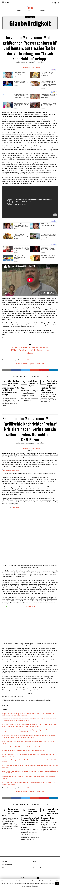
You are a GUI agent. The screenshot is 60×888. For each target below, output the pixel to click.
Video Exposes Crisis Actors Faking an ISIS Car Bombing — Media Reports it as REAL (30, 350)
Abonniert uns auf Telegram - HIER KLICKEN (30, 363)
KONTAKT (35, 862)
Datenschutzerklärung (7, 865)
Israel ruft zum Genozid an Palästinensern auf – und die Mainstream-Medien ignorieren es (49, 814)
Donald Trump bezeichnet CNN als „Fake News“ (30, 384)
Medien (41, 62)
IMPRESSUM (5, 862)
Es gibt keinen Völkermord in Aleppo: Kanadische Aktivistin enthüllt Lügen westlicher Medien (48, 386)
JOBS (3, 868)
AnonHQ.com (28, 360)
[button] (56, 850)
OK (57, 883)
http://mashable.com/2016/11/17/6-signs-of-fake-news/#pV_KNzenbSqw (23, 747)
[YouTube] (55, 2)
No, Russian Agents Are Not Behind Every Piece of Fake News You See (23, 750)
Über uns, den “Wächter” (39, 868)
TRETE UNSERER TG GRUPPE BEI (30, 67)
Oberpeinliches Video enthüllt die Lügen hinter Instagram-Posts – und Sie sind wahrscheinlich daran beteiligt (10, 388)
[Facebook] (52, 2)
